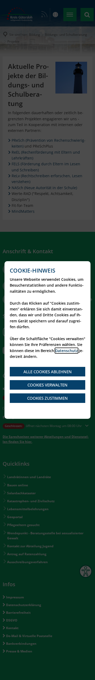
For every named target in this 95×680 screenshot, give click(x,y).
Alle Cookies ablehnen (47, 371)
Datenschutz (66, 350)
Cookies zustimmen (47, 398)
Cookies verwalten (47, 385)
